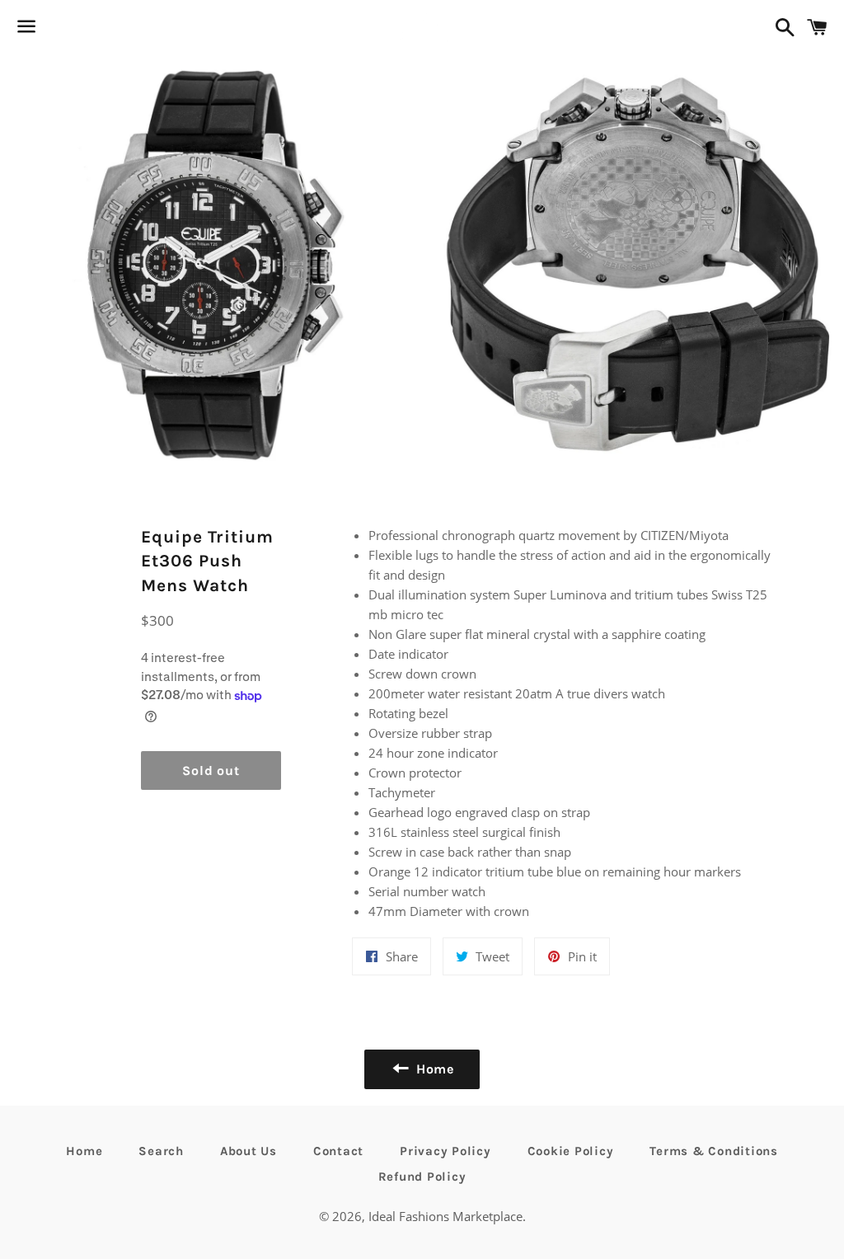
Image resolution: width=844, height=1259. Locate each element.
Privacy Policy (445, 1151)
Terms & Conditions (713, 1151)
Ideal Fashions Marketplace (445, 1216)
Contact (338, 1151)
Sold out (210, 770)
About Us (248, 1151)
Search (161, 1151)
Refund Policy (422, 1176)
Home (84, 1151)
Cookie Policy (571, 1151)
